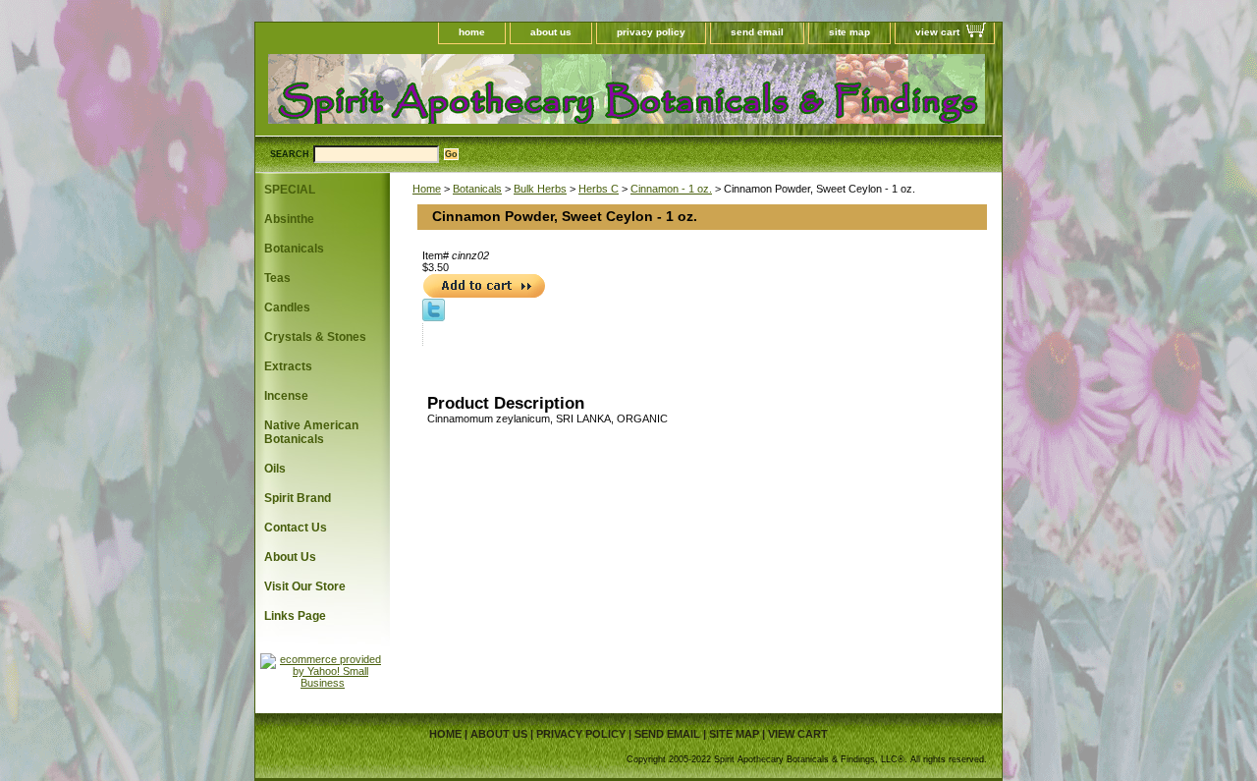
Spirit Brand (297, 498)
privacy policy (651, 32)
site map (849, 32)
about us (551, 32)
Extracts (288, 366)
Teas (277, 278)
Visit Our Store (305, 586)
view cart (937, 32)
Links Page (295, 616)
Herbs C (598, 189)
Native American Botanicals (311, 432)
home (472, 32)
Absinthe (289, 219)
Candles (287, 307)
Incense (286, 396)
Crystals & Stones (315, 337)
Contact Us (295, 527)
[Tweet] (433, 317)
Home (426, 189)
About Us (290, 557)
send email (757, 32)
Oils (275, 468)
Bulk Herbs (540, 189)
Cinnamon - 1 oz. (671, 189)
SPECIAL (289, 189)
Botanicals (477, 189)
